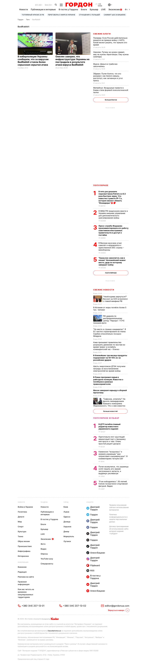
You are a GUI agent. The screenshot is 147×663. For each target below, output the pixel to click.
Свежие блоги (102, 34)
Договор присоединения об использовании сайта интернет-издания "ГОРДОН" (119, 530)
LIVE (103, 9)
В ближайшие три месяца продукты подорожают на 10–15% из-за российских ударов (110, 357)
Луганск (67, 541)
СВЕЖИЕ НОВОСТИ (103, 290)
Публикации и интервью (43, 9)
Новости (23, 9)
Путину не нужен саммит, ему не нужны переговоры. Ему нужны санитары (111, 54)
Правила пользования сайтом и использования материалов (119, 507)
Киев (66, 507)
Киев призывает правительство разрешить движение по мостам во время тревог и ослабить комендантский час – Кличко (109, 345)
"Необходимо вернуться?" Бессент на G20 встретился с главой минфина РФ (115, 298)
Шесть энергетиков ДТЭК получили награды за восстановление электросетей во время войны (109, 368)
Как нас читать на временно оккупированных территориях (26, 593)
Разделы (44, 502)
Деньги (21, 517)
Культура (22, 531)
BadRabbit (36, 19)
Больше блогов (111, 100)
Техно (20, 536)
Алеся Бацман (97, 553)
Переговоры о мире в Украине (61, 15)
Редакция (22, 572)
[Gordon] (78, 5)
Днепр (66, 531)
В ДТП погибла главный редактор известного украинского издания (109, 426)
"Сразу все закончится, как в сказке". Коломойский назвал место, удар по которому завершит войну (112, 261)
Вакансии (22, 567)
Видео (43, 549)
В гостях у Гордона (68, 9)
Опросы (44, 554)
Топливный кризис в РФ (33, 15)
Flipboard (95, 565)
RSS (92, 570)
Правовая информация (23, 583)
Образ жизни (24, 541)
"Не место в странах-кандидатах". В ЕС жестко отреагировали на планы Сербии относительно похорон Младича (109, 332)
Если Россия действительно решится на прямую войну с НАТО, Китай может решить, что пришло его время (110, 41)
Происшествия (25, 546)
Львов (66, 512)
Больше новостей (110, 411)
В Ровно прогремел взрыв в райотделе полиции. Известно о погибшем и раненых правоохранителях (108, 380)
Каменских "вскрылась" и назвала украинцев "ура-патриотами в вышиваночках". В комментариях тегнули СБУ (113, 455)
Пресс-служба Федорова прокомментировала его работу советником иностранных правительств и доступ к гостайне (113, 230)
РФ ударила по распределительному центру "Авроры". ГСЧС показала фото (108, 319)
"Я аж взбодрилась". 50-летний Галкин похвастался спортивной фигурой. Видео (113, 483)
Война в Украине (25, 507)
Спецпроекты (47, 563)
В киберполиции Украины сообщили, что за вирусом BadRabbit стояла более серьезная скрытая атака (33, 60)
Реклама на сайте (26, 577)
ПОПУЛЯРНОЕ (100, 185)
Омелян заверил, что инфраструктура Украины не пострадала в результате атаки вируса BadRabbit (72, 60)
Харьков (67, 526)
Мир (20, 521)
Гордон (20, 19)
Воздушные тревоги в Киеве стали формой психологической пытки (110, 90)
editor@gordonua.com (117, 605)
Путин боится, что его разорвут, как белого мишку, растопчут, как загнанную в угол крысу (108, 77)
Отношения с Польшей (89, 15)
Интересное (23, 556)
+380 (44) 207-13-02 (74, 605)
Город (66, 502)
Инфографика (24, 551)
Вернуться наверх (116, 610)
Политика (22, 512)
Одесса (67, 517)
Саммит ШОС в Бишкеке (114, 15)
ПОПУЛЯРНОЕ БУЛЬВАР (106, 418)
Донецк (67, 521)
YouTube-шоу (47, 559)
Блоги (84, 9)
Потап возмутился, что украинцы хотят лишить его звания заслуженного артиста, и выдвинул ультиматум (114, 470)
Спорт (21, 526)
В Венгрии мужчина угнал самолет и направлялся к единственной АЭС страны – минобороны (111, 246)
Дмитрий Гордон (95, 508)
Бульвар (94, 9)
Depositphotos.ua (54, 631)
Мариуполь (69, 536)
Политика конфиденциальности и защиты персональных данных (118, 518)
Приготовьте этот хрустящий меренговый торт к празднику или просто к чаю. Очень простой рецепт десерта (112, 440)
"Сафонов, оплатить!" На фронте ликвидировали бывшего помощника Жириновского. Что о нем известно (109, 402)
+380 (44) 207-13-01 (33, 605)
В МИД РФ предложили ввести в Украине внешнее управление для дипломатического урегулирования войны (113, 214)
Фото (43, 544)
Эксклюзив (114, 9)
